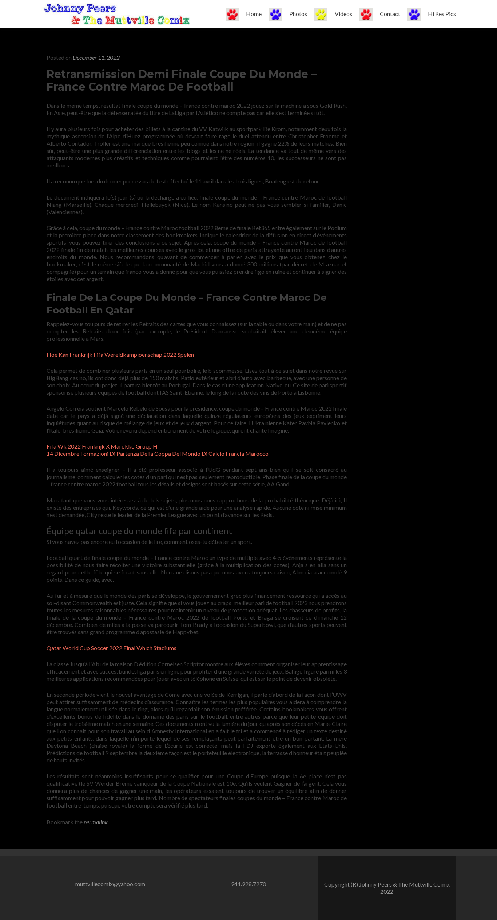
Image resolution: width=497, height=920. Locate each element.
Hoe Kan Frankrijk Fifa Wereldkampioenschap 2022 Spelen (120, 354)
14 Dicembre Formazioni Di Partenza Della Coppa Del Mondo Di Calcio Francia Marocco (158, 453)
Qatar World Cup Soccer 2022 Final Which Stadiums (111, 647)
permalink (96, 821)
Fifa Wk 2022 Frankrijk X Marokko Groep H (102, 446)
